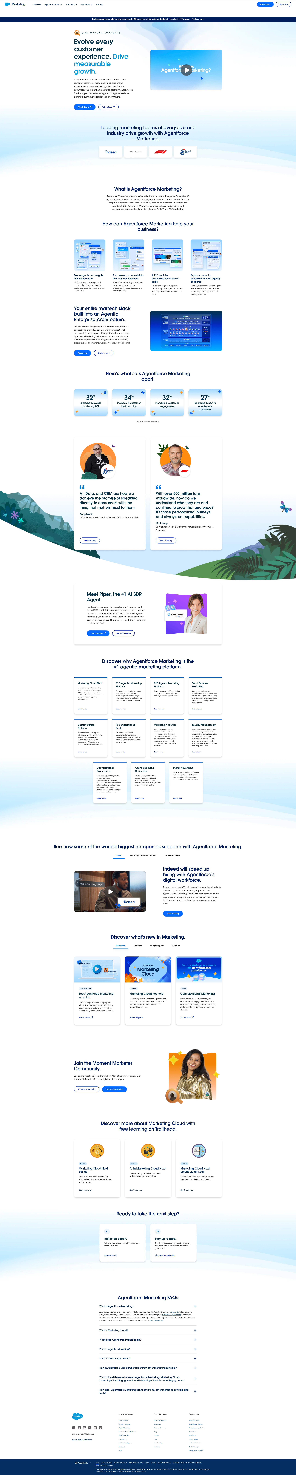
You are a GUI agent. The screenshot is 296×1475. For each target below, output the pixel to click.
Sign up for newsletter (164, 1255)
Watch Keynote (136, 1017)
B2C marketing (156, 1320)
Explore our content (114, 1089)
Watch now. (186, 1017)
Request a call (110, 1255)
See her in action (123, 633)
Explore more (104, 353)
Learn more (82, 709)
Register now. (198, 19)
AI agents (174, 1312)
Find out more (97, 633)
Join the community (86, 1089)
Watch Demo (83, 107)
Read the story (89, 540)
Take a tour (107, 107)
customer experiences (171, 1315)
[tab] (119, 855)
